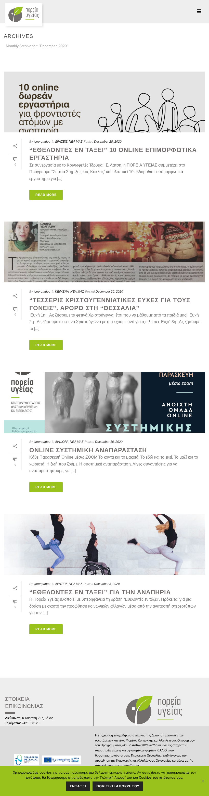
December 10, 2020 (109, 442)
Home (194, 55)
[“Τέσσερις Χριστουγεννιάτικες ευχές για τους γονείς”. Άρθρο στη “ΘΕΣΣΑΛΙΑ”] (104, 252)
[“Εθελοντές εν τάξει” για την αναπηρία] (104, 544)
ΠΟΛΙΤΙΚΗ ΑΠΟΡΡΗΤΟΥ (117, 786)
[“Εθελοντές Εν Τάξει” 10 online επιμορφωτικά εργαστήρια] (104, 102)
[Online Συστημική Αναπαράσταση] (104, 402)
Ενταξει (78, 786)
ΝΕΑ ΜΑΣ (75, 141)
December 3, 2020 (107, 584)
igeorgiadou (42, 141)
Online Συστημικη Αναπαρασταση (88, 450)
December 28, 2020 (108, 141)
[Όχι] (202, 781)
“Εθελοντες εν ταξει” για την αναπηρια (100, 592)
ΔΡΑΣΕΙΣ (61, 141)
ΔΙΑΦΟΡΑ (61, 442)
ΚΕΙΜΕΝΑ (62, 291)
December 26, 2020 (109, 291)
